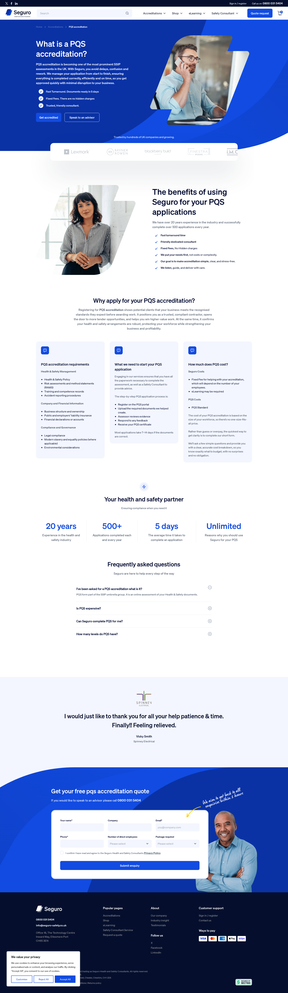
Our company (159, 915)
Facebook (156, 947)
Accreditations (152, 13)
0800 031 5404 (273, 3)
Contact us (205, 920)
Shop (175, 13)
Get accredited (48, 117)
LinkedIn (156, 952)
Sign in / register (208, 915)
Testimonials (158, 925)
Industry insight (160, 920)
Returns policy (94, 982)
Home (39, 26)
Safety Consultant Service (118, 930)
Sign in (233, 3)
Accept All (65, 979)
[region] (43, 968)
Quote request (260, 13)
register (242, 3)
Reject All (43, 979)
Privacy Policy (152, 853)
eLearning (195, 13)
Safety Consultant (223, 13)
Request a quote (112, 934)
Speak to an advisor (82, 117)
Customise (21, 979)
